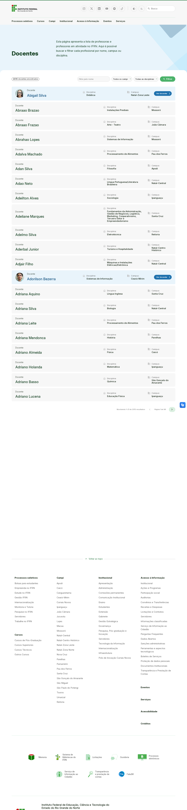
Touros (60, 692)
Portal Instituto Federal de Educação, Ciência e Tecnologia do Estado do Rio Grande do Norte (25, 8)
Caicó (60, 588)
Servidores (20, 616)
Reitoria (60, 702)
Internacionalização (24, 602)
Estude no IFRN (22, 592)
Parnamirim (62, 664)
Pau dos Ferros (64, 668)
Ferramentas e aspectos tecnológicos (153, 650)
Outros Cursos (22, 654)
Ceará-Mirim (63, 597)
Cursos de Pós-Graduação (28, 640)
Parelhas (61, 659)
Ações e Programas (151, 588)
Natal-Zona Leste (65, 645)
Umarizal (61, 697)
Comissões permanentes (111, 592)
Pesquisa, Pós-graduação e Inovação (113, 632)
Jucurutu (61, 616)
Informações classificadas (154, 621)
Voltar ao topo (96, 558)
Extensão (103, 611)
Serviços (120, 21)
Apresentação (106, 583)
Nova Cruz (62, 654)
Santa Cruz (62, 673)
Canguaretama (64, 592)
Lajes (59, 621)
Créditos (145, 723)
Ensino (102, 602)
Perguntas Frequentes (152, 634)
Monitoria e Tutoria (24, 607)
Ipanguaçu (62, 607)
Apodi (60, 583)
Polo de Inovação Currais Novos (115, 657)
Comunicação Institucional (112, 597)
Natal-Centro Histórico (68, 640)
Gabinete (103, 616)
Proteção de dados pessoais (155, 661)
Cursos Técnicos (23, 649)
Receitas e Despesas (151, 607)
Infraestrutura (105, 653)
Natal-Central (63, 635)
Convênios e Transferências (155, 602)
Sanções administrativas (153, 643)
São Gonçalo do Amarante (70, 678)
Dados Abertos (148, 638)
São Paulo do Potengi (67, 687)
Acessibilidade (149, 711)
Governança (105, 626)
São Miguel (62, 683)
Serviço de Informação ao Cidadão (154, 628)
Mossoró (61, 630)
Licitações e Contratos (152, 611)
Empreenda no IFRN (25, 588)
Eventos (107, 21)
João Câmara (63, 611)
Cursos (40, 21)
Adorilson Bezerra (41, 279)
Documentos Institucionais (154, 665)
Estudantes (104, 607)
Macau (60, 626)
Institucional (66, 21)
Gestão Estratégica (108, 621)
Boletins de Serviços (151, 656)
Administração (106, 588)
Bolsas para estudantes (26, 583)
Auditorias (146, 597)
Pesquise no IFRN (24, 611)
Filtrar (167, 79)
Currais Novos (64, 602)
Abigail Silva (36, 96)
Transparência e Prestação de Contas (156, 672)
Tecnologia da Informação (112, 643)
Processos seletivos (22, 21)
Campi (52, 21)
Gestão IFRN (21, 597)
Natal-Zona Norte (65, 649)
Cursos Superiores (24, 645)
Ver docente (163, 93)
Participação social (150, 592)
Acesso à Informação (88, 21)
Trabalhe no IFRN (23, 621)
